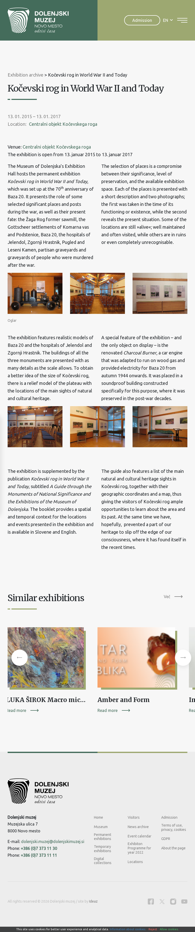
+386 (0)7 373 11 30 (39, 848)
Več (167, 596)
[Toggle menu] (182, 20)
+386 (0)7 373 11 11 (39, 855)
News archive (138, 827)
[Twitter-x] (162, 901)
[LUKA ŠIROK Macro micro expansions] (46, 659)
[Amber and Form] (138, 659)
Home (98, 817)
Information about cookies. (128, 929)
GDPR (165, 839)
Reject (153, 929)
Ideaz (93, 901)
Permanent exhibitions (102, 837)
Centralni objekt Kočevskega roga (63, 124)
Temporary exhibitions (102, 849)
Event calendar (139, 836)
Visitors (134, 817)
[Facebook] (151, 901)
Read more (16, 710)
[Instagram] (173, 901)
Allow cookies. (169, 929)
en (165, 20)
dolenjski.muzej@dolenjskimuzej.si (52, 841)
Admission (142, 20)
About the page (173, 848)
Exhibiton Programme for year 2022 (139, 848)
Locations (135, 862)
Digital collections (102, 861)
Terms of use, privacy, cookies (173, 827)
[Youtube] (184, 901)
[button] (19, 658)
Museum (101, 827)
